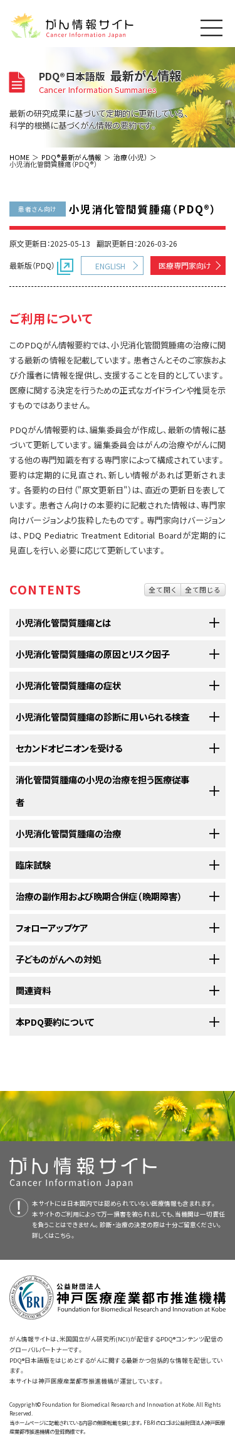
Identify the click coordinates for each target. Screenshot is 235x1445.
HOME (19, 157)
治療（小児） (130, 157)
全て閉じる (203, 589)
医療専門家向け (185, 265)
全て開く (163, 589)
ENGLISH (110, 266)
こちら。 (65, 1235)
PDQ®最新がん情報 (71, 157)
